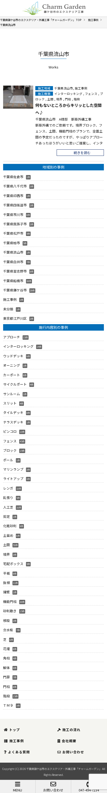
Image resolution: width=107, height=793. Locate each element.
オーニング (11, 365)
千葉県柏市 (11, 242)
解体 (6, 667)
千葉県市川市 (13, 214)
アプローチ (11, 337)
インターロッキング (68, 94)
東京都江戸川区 (15, 318)
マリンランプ (13, 469)
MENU (17, 790)
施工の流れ (71, 729)
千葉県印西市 (13, 195)
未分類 (8, 309)
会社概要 (69, 740)
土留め (8, 535)
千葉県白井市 (13, 261)
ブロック (10, 450)
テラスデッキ (13, 422)
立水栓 (8, 629)
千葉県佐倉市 (13, 176)
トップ (14, 729)
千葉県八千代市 (15, 186)
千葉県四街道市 (15, 205)
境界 (59, 99)
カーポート (11, 374)
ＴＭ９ (8, 705)
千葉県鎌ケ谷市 (15, 290)
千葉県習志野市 (15, 271)
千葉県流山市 (63, 88)
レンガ (8, 488)
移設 (6, 620)
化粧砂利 (10, 525)
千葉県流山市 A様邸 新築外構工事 (63, 119)
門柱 (68, 99)
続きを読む (82, 152)
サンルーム (11, 393)
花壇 (6, 648)
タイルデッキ (13, 412)
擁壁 (6, 591)
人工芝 (8, 507)
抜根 (6, 582)
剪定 (6, 516)
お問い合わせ (53, 790)
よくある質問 (19, 751)
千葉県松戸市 (13, 233)
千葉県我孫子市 (15, 223)
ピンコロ (10, 431)
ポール (8, 459)
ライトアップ (13, 478)
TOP (40, 20)
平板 (6, 573)
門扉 (6, 676)
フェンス (91, 94)
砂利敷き (10, 610)
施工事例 (81, 88)
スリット (10, 403)
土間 (50, 99)
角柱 (6, 658)
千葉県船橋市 (13, 280)
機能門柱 (10, 601)
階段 (77, 99)
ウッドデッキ (13, 355)
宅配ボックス (13, 563)
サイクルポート (15, 384)
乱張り (8, 497)
